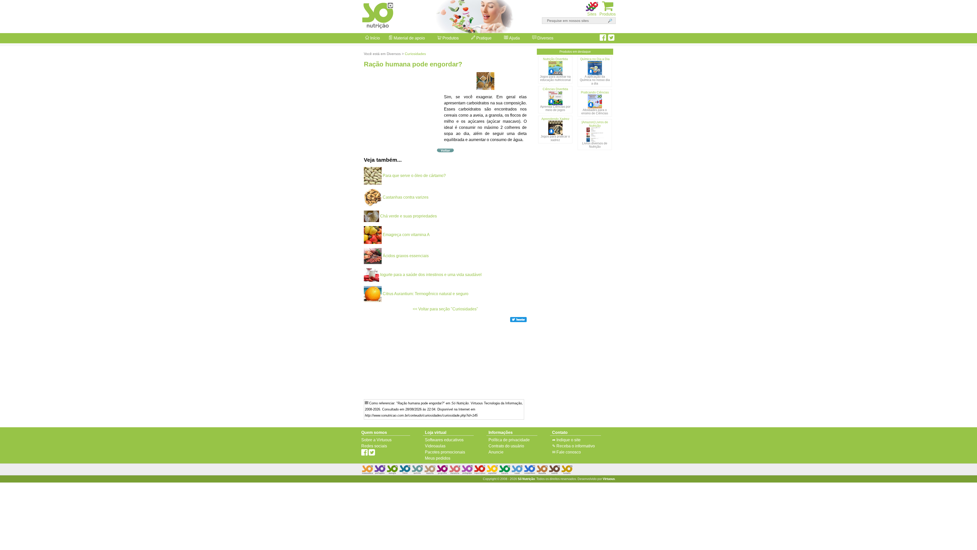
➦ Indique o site (566, 440)
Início (374, 38)
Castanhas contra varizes (405, 197)
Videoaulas (435, 446)
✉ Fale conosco (566, 452)
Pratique (483, 38)
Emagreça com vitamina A (406, 234)
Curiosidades (415, 54)
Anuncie (496, 452)
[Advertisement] (956, 275)
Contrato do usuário (506, 446)
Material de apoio (409, 38)
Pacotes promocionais (445, 452)
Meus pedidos (437, 458)
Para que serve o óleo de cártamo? (414, 175)
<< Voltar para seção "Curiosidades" (445, 309)
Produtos (450, 38)
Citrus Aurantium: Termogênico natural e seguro (425, 294)
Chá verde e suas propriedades (408, 216)
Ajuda (514, 38)
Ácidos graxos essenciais (406, 256)
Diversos (544, 38)
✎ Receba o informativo (573, 446)
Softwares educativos (444, 440)
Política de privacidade (509, 440)
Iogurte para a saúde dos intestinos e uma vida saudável (431, 274)
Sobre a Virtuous (376, 440)
